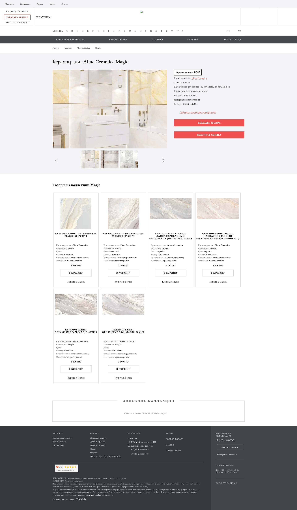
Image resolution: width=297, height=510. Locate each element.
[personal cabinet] (250, 16)
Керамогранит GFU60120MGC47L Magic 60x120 (76, 331)
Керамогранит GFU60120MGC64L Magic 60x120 (123, 331)
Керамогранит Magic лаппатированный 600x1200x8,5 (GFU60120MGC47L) (217, 236)
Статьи (170, 445)
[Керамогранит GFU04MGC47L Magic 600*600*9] (123, 212)
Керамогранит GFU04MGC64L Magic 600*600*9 (76, 234)
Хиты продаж (59, 441)
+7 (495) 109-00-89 (226, 440)
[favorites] (268, 16)
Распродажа (59, 445)
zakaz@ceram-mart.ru (227, 454)
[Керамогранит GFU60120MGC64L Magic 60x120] (123, 308)
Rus (239, 30)
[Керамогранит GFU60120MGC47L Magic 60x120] (76, 308)
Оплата (93, 453)
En (228, 30)
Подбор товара (175, 439)
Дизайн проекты (98, 441)
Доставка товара (98, 438)
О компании (173, 450)
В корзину (76, 273)
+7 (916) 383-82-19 (139, 454)
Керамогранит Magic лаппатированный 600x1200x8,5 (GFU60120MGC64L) (170, 236)
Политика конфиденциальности (105, 456)
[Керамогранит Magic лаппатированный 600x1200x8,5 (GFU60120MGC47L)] (218, 212)
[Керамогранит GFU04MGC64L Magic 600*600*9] (76, 212)
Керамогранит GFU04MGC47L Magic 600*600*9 (123, 234)
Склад (93, 449)
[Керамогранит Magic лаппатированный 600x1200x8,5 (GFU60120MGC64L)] (170, 212)
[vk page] (227, 487)
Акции (170, 433)
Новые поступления (62, 438)
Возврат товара (98, 445)
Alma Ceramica (199, 78)
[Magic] (110, 109)
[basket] (287, 16)
